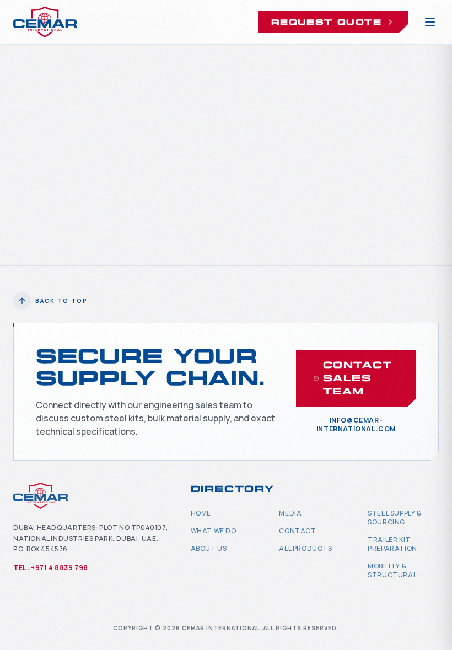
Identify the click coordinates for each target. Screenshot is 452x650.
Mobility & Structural (392, 570)
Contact (297, 530)
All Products (305, 548)
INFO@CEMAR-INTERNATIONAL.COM (356, 425)
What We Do (213, 530)
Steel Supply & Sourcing (394, 517)
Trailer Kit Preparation (392, 544)
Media (290, 513)
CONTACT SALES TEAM (357, 378)
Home (201, 513)
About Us (209, 548)
